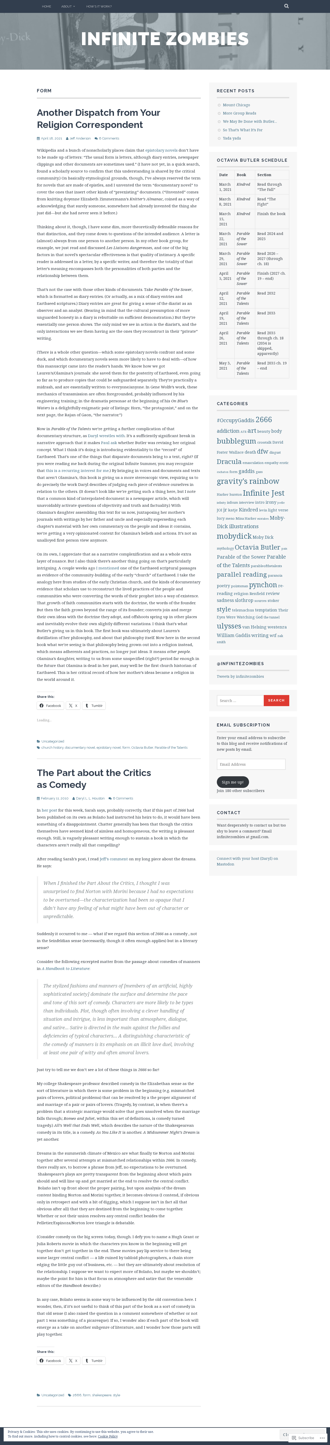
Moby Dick (263, 537)
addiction (228, 430)
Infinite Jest (264, 493)
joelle (281, 502)
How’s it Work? (99, 6)
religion (241, 593)
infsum (232, 502)
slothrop (244, 600)
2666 (77, 1395)
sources (260, 600)
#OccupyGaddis (235, 420)
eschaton (222, 472)
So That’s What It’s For (243, 129)
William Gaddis (233, 635)
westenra (277, 627)
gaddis (246, 471)
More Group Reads (239, 113)
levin (263, 510)
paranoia (275, 575)
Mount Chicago (236, 104)
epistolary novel (109, 747)
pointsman (239, 586)
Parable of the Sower (241, 556)
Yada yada (232, 138)
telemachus (243, 610)
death (250, 452)
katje (233, 509)
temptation (266, 610)
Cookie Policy (108, 1436)
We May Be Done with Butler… (250, 121)
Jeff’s (104, 858)
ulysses (229, 626)
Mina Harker (246, 518)
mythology (225, 548)
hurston (235, 494)
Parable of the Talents (171, 747)
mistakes (263, 518)
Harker (222, 494)
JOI (219, 509)
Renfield (257, 593)
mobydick (234, 536)
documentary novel (80, 747)
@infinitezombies (240, 663)
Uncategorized (53, 741)
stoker (273, 600)
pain (284, 548)
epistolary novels (161, 150)
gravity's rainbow (248, 481)
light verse (278, 509)
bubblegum (236, 441)
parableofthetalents (266, 566)
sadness (225, 600)
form (126, 747)
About (66, 6)
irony (271, 502)
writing (260, 635)
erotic (283, 462)
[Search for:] (240, 700)
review (273, 593)
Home (46, 6)
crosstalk (264, 442)
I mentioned (107, 567)
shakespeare (101, 1395)
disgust (275, 452)
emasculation (253, 462)
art (252, 430)
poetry (223, 586)
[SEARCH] (286, 6)
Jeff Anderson (80, 138)
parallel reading (242, 574)
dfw (262, 451)
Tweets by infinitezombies (240, 676)
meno (230, 518)
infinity (221, 502)
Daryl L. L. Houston (90, 798)
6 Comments (109, 138)
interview (246, 502)
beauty (263, 431)
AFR (243, 432)
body (276, 431)
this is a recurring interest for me (77, 470)
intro (260, 502)
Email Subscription (243, 725)
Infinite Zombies (165, 38)
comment (119, 858)
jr (225, 509)
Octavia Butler (142, 747)
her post (49, 810)
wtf (273, 635)
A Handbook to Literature (65, 968)
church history (52, 747)
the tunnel (271, 617)
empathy (271, 462)
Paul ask (109, 442)
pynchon (263, 584)
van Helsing (254, 627)
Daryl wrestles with (106, 435)
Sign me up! (233, 782)
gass (259, 471)
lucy (221, 518)
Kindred (248, 509)
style (116, 1395)
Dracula (229, 461)
